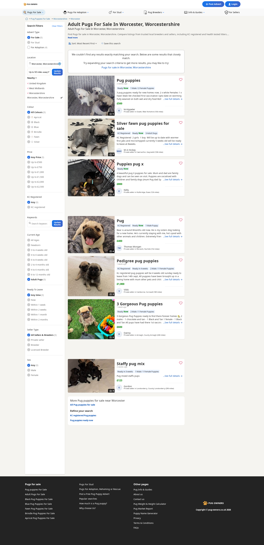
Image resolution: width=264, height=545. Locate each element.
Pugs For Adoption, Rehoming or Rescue (100, 489)
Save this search (112, 43)
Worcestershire (60, 18)
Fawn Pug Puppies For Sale (39, 508)
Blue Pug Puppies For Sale (38, 503)
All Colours (36, 112)
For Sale (35, 37)
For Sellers (234, 12)
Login (234, 4)
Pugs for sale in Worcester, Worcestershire (126, 67)
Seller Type (32, 329)
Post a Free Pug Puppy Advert (94, 494)
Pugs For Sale (34, 12)
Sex (29, 360)
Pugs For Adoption (77, 12)
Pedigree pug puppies (137, 260)
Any (33, 202)
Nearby (31, 77)
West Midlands (36, 88)
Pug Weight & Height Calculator (150, 503)
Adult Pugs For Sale (35, 494)
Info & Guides (195, 12)
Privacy (137, 518)
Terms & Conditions (144, 523)
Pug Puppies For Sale (40, 18)
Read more (73, 37)
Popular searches (88, 498)
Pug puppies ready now (81, 420)
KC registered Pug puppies (83, 415)
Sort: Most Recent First (83, 43)
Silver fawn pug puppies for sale (143, 126)
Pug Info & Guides (143, 489)
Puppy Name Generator (146, 513)
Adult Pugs (37, 279)
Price (29, 152)
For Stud (117, 12)
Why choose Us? (87, 508)
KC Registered (34, 197)
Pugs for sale (33, 484)
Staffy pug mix (131, 363)
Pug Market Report (143, 508)
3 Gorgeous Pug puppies (140, 303)
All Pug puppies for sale (82, 404)
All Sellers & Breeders (42, 335)
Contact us (139, 499)
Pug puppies (128, 80)
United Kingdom (37, 83)
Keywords (32, 217)
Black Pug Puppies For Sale (39, 499)
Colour (30, 107)
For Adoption (37, 47)
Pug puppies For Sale (36, 489)
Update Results (57, 72)
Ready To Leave (35, 289)
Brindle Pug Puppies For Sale (40, 513)
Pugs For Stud (86, 484)
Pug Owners (32, 4)
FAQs (136, 527)
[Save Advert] (181, 79)
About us (138, 494)
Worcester (75, 18)
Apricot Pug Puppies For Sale (40, 518)
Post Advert (215, 4)
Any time (36, 295)
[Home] (26, 18)
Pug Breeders (155, 12)
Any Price (36, 157)
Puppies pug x (130, 163)
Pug (120, 220)
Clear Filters (57, 26)
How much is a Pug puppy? (93, 503)
